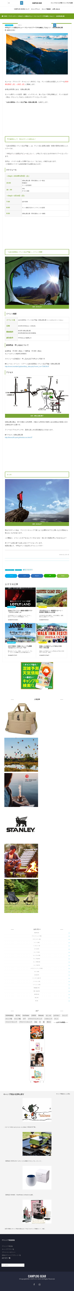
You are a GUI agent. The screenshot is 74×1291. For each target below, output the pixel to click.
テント (56, 1018)
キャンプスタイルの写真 (56, 3)
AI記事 (36, 932)
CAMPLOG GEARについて (21, 9)
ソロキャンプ (48, 1018)
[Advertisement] (37, 119)
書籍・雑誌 (37, 991)
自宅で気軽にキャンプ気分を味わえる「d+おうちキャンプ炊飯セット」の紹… (25, 1228)
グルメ (36, 971)
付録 (35, 1022)
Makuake (41, 1015)
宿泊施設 (37, 987)
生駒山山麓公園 (38, 415)
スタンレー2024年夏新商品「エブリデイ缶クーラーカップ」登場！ (54, 808)
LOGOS (34, 1015)
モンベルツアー (28, 569)
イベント (18, 569)
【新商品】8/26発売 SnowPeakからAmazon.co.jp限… (19, 1194)
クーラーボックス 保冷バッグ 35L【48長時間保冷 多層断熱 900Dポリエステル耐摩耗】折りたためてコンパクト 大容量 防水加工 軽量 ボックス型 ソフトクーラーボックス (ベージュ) (54, 704)
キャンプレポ (36, 955)
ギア (36, 948)
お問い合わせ (56, 9)
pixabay (38, 306)
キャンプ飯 (17, 1018)
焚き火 (49, 1022)
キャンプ (37, 952)
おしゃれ (48, 1015)
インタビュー (36, 945)
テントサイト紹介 (36, 978)
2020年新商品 (9, 1015)
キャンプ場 (36, 958)
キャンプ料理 (36, 961)
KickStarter (26, 1015)
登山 (36, 997)
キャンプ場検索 (46, 9)
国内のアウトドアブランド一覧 (11, 1255)
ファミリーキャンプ (11, 1022)
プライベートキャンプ (25, 1022)
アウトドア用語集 (7, 1246)
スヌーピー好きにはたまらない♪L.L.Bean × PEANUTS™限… (21, 1127)
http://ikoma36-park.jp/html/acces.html (18, 437)
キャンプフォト (35, 9)
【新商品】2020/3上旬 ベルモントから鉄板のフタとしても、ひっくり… (23, 1161)
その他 (36, 974)
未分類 (36, 994)
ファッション (36, 984)
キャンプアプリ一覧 (8, 1249)
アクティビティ (9, 569)
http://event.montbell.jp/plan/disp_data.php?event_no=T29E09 (26, 366)
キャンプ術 (37, 965)
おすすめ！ (57, 1015)
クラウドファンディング (36, 968)
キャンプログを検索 (68, 3)
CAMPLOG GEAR (36, 1279)
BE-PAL (18, 1015)
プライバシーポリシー (8, 1252)
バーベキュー (36, 981)
